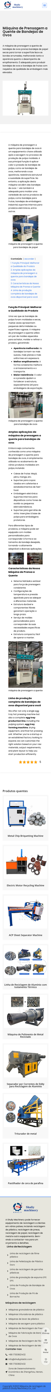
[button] (44, 5)
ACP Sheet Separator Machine (25, 935)
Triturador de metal (26, 1133)
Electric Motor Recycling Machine (25, 885)
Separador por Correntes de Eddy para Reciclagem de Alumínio (25, 1085)
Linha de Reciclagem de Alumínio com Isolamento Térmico (25, 986)
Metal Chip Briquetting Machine (25, 835)
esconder (29, 258)
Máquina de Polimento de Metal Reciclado (25, 1035)
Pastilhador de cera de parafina (25, 1183)
